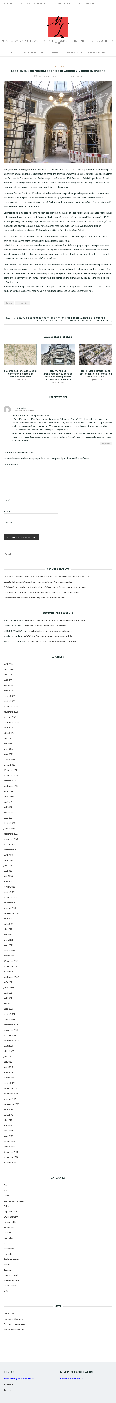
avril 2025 (8, 749)
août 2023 (8, 855)
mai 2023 (8, 871)
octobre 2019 (10, 1099)
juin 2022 (8, 929)
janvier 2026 (9, 701)
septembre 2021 (11, 977)
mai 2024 (8, 807)
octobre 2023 (10, 844)
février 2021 (9, 1014)
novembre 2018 (11, 1157)
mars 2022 (8, 945)
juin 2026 (8, 674)
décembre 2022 (11, 897)
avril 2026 (8, 685)
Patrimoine (30, 52)
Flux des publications (13, 1319)
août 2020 (8, 1046)
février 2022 (9, 950)
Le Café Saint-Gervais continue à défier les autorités (47, 636)
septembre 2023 (11, 849)
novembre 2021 (11, 966)
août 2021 (8, 982)
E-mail (8, 511)
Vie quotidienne (11, 1280)
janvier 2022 (9, 955)
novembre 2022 (11, 902)
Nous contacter (85, 3)
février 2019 (9, 1141)
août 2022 (8, 918)
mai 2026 (8, 680)
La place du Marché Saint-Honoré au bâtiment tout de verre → (74, 320)
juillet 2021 (9, 987)
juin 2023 (8, 865)
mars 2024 (8, 817)
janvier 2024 (9, 828)
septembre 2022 (11, 913)
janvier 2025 (9, 764)
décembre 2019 (11, 1088)
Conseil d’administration (32, 3)
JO (5, 1243)
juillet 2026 (9, 669)
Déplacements (10, 1211)
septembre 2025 (11, 722)
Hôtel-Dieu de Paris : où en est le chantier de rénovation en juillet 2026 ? (96, 373)
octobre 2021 (10, 971)
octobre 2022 (10, 908)
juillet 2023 (9, 860)
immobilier (8, 1238)
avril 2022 (8, 939)
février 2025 (9, 759)
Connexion (9, 1313)
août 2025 (8, 727)
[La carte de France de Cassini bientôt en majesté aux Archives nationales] (20, 354)
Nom (7, 499)
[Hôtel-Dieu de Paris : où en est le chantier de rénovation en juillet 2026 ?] (95, 354)
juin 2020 (8, 1056)
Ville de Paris (10, 1285)
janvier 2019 (9, 1146)
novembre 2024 (11, 775)
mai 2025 (8, 743)
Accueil (15, 52)
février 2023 (9, 886)
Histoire (7, 1232)
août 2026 (8, 664)
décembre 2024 (11, 770)
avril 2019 (8, 1130)
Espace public (10, 1222)
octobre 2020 (10, 1035)
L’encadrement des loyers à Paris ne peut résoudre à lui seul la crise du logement (41, 592)
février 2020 (9, 1077)
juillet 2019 (9, 1114)
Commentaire (11, 464)
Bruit (44, 52)
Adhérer (8, 3)
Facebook (8, 1384)
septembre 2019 (11, 1104)
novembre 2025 (11, 711)
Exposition (9, 1227)
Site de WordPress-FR (14, 1329)
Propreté (57, 52)
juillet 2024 (9, 796)
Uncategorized (11, 1275)
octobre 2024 (10, 780)
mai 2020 (8, 1061)
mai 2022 (8, 934)
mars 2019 (8, 1136)
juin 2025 (8, 738)
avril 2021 (8, 1003)
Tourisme (8, 1269)
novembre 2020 (11, 1030)
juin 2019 (8, 1120)
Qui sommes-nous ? (61, 3)
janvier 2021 (9, 1019)
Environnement (75, 52)
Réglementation (96, 52)
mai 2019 (8, 1125)
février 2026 (9, 696)
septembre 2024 (11, 786)
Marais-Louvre (49, 76)
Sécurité (8, 1264)
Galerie (9, 303)
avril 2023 (8, 876)
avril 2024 (8, 812)
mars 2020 (8, 1072)
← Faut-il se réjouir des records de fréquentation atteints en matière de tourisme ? (54, 318)
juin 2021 (8, 992)
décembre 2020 (11, 1024)
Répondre (106, 444)
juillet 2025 (9, 733)
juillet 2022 (9, 924)
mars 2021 (8, 1008)
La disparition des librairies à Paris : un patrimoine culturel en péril (34, 597)
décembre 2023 (11, 833)
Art (5, 1185)
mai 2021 (8, 998)
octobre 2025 (10, 717)
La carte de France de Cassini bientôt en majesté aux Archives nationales (20, 373)
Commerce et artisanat (14, 1201)
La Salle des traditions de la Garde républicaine (44, 625)
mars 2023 (8, 881)
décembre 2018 (11, 1152)
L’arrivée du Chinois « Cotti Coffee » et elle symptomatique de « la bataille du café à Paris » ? (46, 576)
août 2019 (8, 1109)
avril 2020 (8, 1067)
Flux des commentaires (14, 1324)
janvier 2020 (9, 1083)
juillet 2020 (9, 1051)
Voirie (6, 1291)
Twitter (7, 1390)
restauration (23, 303)
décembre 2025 (11, 706)
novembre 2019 (11, 1093)
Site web (8, 522)
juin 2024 (8, 802)
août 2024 (8, 791)
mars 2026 (8, 690)
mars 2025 (8, 754)
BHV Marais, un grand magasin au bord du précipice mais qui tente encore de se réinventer (58, 375)
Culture (7, 1206)
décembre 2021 (11, 961)
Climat (7, 1195)
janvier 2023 (9, 892)
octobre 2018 (10, 1162)
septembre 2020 (11, 1040)
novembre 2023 (11, 839)
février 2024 (9, 823)
